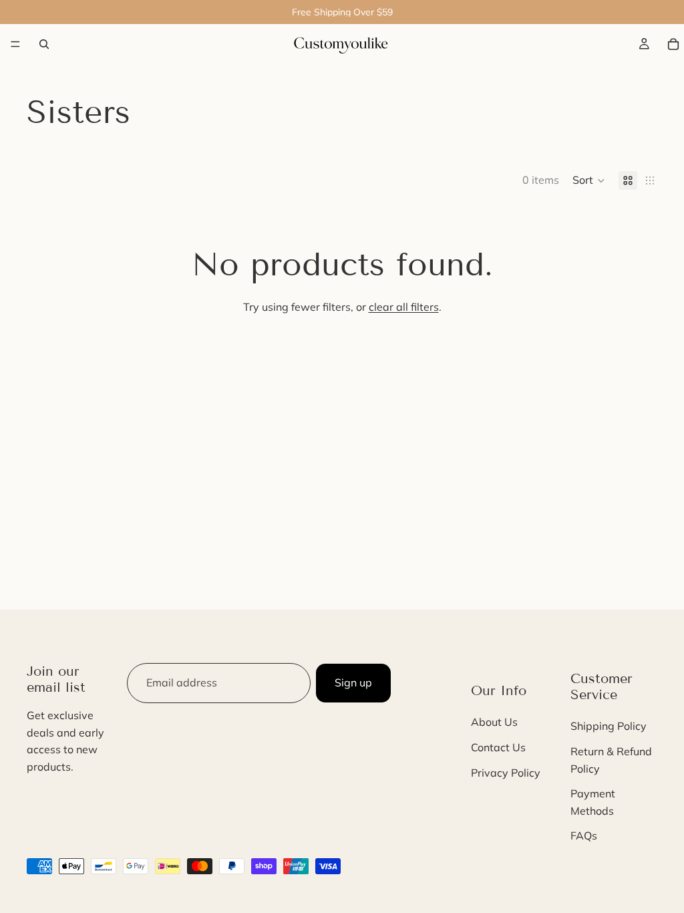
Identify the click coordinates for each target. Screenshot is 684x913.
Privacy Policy (505, 772)
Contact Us (498, 747)
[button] (588, 180)
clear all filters (404, 306)
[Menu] (15, 44)
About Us (494, 722)
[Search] (44, 44)
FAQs (583, 835)
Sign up (353, 682)
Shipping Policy (608, 726)
